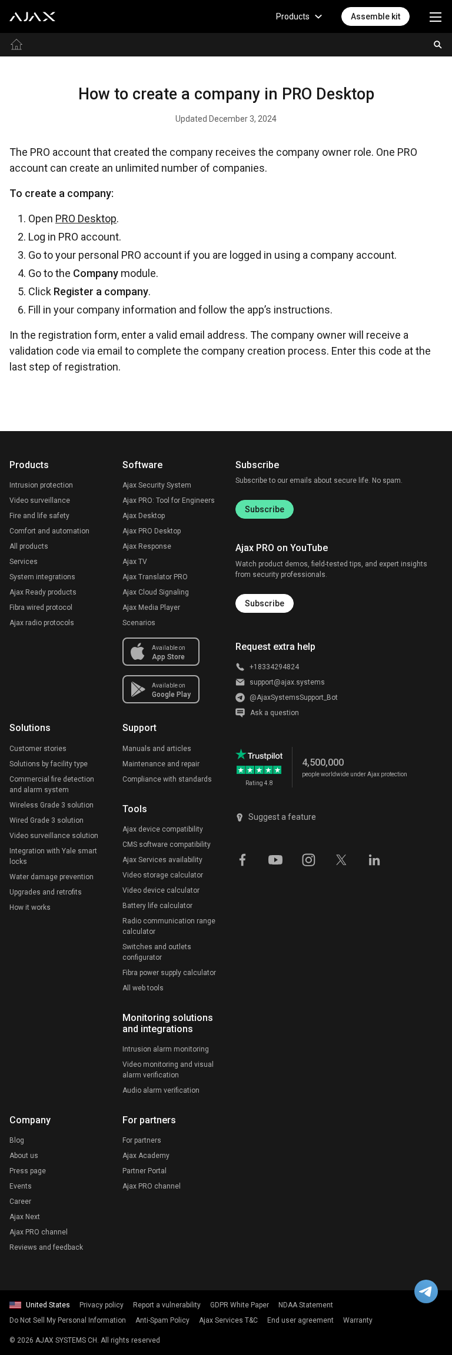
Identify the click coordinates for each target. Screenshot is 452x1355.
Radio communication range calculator (168, 926)
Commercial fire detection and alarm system (51, 784)
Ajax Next (24, 1217)
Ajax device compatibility (162, 829)
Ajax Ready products (43, 592)
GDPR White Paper (239, 1305)
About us (23, 1156)
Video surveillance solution (53, 836)
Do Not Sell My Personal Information (67, 1320)
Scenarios (138, 623)
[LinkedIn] (374, 859)
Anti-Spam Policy (162, 1320)
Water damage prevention (51, 877)
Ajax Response (146, 546)
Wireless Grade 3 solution (51, 805)
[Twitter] (341, 859)
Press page (27, 1171)
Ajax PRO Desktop (151, 531)
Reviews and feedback (46, 1247)
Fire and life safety (39, 516)
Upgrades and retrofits (45, 892)
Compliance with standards (167, 779)
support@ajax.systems (287, 682)
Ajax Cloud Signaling (155, 592)
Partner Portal (144, 1171)
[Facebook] (242, 859)
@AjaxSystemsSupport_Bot (294, 697)
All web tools (143, 988)
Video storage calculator (162, 875)
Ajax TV (134, 562)
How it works (30, 907)
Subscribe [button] (264, 603)
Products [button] (293, 16)
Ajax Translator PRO (155, 577)
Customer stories (38, 749)
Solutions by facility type (48, 764)
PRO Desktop (86, 218)
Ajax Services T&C (228, 1320)
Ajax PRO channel (38, 1232)
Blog (16, 1140)
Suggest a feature (282, 817)
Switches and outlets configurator (156, 952)
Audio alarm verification (161, 1090)
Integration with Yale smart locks (53, 856)
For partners (141, 1140)
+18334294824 (274, 667)
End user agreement (300, 1320)
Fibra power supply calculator (169, 973)
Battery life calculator (157, 906)
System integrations (42, 577)
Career (20, 1201)
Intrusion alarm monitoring (165, 1049)
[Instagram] (308, 859)
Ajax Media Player (151, 607)
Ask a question (274, 713)
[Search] (438, 44)
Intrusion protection (41, 485)
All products (28, 546)
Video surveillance (39, 500)
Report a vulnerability (167, 1305)
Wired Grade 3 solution (46, 820)
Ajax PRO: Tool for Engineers (168, 500)
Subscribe (264, 509)
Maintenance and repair (161, 764)
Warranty (358, 1320)
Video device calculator (161, 890)
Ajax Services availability (162, 860)
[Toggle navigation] (435, 16)
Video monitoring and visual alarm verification (168, 1069)
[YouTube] (275, 859)
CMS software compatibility (166, 844)
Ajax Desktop (143, 516)
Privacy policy (101, 1305)
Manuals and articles (156, 749)
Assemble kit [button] (375, 16)
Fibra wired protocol (40, 607)
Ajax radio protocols (41, 623)
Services (23, 562)
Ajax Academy (146, 1156)
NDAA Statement (305, 1305)
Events (20, 1186)
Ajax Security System (156, 485)
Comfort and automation (49, 531)
